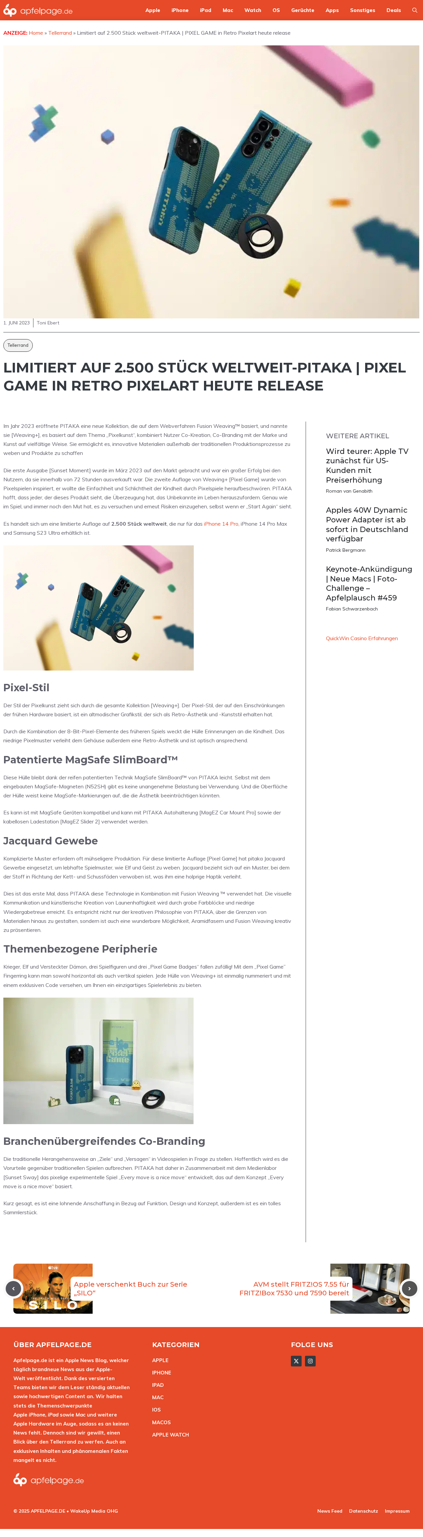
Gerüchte (302, 10)
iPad (205, 10)
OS (276, 10)
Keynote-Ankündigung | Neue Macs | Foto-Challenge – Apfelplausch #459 (369, 583)
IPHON (160, 1372)
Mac (228, 10)
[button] (415, 10)
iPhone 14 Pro (221, 523)
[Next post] (410, 1289)
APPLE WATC (168, 1435)
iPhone (180, 10)
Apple (152, 10)
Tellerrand (18, 345)
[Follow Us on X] (296, 1361)
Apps (332, 10)
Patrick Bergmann (345, 550)
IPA (156, 1385)
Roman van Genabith (349, 491)
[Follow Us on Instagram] (310, 1361)
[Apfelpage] (38, 10)
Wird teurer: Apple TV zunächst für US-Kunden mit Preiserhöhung (367, 466)
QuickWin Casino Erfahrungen (362, 638)
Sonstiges (362, 10)
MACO (160, 1422)
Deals (394, 10)
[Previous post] (13, 1289)
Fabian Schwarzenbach (352, 609)
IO (154, 1409)
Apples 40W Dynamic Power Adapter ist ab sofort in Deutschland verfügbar (367, 524)
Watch (252, 10)
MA (156, 1397)
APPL (159, 1360)
